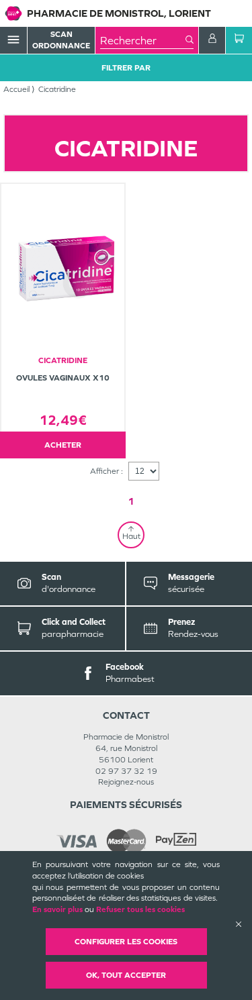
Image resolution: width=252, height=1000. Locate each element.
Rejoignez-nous (126, 782)
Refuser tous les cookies (140, 909)
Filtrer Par (126, 67)
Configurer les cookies (126, 941)
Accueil (16, 89)
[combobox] (142, 40)
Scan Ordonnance (61, 40)
